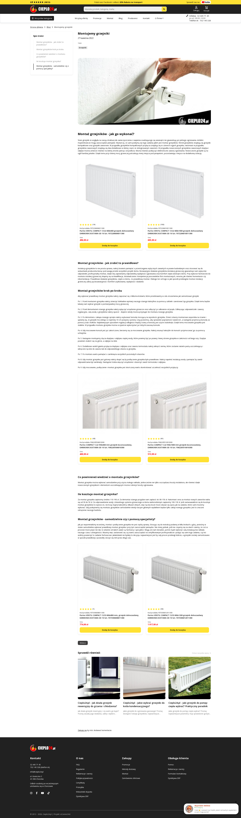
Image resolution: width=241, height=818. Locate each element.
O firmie (158, 18)
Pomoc (171, 764)
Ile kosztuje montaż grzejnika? (48, 61)
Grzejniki (82, 47)
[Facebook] (37, 793)
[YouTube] (42, 793)
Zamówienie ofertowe (131, 778)
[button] (196, 9)
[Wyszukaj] (164, 9)
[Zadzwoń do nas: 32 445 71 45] (187, 18)
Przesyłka (80, 787)
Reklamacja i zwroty (176, 769)
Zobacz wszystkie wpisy (200, 653)
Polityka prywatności (84, 778)
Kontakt (146, 18)
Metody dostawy (129, 769)
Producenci (132, 18)
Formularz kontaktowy (177, 773)
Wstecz (83, 643)
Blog (121, 18)
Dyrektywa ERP (82, 796)
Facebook (108, 2)
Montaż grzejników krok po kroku (50, 49)
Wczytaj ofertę (81, 18)
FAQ (78, 764)
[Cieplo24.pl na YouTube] (206, 2)
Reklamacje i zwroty (84, 773)
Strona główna (36, 27)
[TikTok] (48, 793)
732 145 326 (205, 20)
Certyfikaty (80, 783)
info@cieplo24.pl (36, 772)
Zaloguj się (82, 730)
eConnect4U (65, 814)
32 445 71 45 (203, 16)
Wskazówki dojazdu (84, 792)
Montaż (110, 18)
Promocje (97, 18)
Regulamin (80, 769)
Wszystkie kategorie (43, 18)
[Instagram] (31, 793)
